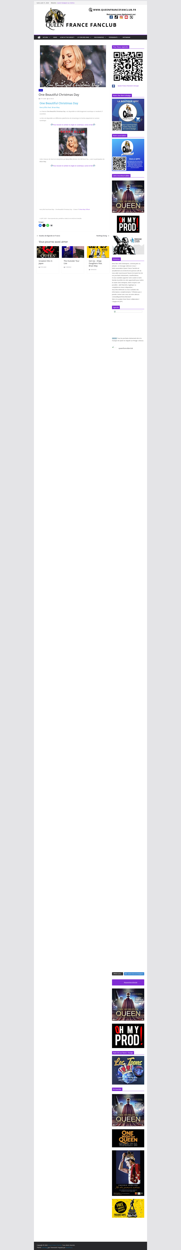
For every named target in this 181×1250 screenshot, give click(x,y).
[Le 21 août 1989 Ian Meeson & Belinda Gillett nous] (140, 610)
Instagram (126, 37)
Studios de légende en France (49, 236)
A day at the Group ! (67, 37)
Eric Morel (51, 98)
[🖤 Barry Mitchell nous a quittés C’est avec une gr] (124, 736)
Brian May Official (85, 209)
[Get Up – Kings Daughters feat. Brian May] (98, 247)
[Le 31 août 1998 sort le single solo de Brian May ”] (115, 389)
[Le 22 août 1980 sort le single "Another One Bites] (132, 615)
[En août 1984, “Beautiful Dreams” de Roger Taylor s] (124, 930)
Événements (113, 37)
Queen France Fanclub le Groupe (128, 86)
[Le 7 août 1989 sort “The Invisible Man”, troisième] (140, 844)
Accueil (45, 37)
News (55, 37)
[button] (49, 37)
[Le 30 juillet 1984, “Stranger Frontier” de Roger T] (140, 931)
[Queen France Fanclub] (39, 37)
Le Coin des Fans (83, 37)
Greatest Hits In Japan (45, 262)
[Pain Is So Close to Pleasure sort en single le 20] (132, 703)
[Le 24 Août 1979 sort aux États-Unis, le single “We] (124, 611)
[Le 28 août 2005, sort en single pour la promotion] (124, 399)
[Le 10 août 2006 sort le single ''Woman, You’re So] (124, 856)
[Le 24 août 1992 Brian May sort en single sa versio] (115, 617)
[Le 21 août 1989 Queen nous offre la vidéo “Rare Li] (115, 696)
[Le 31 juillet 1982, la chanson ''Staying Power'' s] (132, 929)
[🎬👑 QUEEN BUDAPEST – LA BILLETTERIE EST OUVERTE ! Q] (140, 464)
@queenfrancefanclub (130, 982)
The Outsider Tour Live (71, 262)
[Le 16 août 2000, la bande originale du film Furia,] (140, 682)
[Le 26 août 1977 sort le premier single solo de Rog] (132, 388)
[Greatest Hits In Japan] (48, 247)
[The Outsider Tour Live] (73, 247)
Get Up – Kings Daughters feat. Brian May (95, 263)
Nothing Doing (101, 236)
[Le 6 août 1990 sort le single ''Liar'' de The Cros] (115, 934)
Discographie (99, 37)
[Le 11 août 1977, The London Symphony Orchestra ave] (115, 850)
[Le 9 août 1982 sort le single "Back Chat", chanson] (132, 846)
